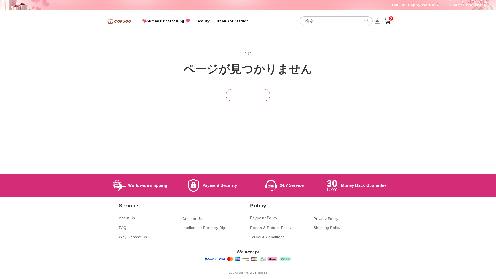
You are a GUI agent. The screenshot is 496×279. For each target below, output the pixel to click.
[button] (387, 21)
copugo (262, 272)
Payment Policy (263, 218)
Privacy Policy (326, 218)
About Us (127, 218)
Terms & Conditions (267, 237)
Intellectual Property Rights (206, 228)
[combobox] (336, 21)
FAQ (123, 228)
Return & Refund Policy (270, 228)
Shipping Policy (327, 228)
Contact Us (192, 218)
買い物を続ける (248, 95)
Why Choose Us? (134, 237)
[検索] (366, 21)
